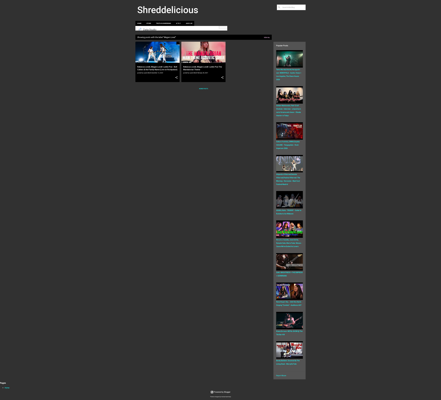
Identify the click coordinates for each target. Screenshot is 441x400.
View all (267, 37)
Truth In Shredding (163, 23)
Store (148, 23)
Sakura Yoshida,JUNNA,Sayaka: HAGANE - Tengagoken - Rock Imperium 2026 (288, 145)
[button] (176, 77)
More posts (203, 88)
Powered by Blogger (221, 392)
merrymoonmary (226, 396)
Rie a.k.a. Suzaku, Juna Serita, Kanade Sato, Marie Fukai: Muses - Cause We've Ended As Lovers (289, 243)
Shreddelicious (167, 10)
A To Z (178, 23)
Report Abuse (281, 375)
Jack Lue (189, 23)
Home (139, 23)
